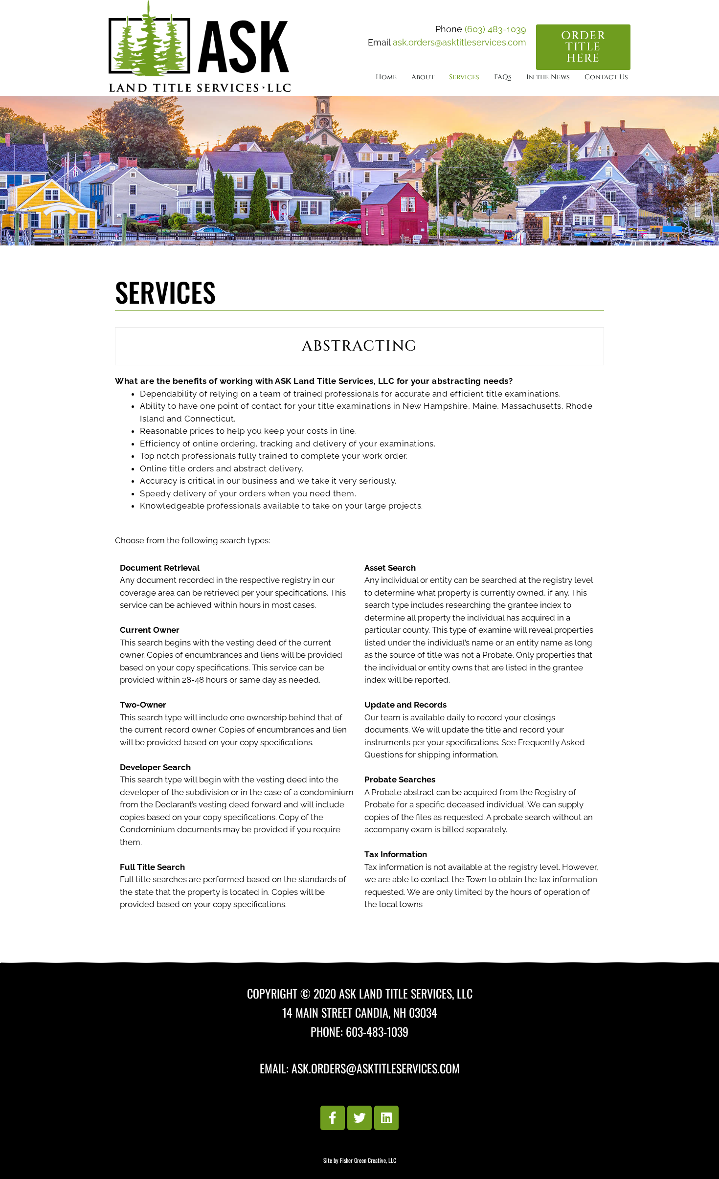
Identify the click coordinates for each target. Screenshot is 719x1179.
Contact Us (606, 77)
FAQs (503, 77)
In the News (548, 77)
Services (464, 77)
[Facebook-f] (332, 1118)
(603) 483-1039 (495, 29)
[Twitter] (359, 1118)
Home (386, 77)
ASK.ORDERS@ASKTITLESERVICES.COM (376, 1068)
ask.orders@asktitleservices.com (459, 42)
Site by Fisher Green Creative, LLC (359, 1160)
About (422, 77)
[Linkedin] (386, 1118)
